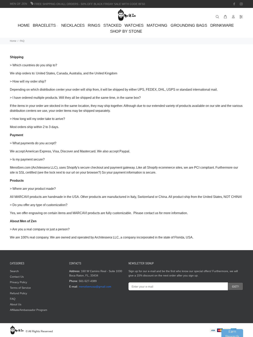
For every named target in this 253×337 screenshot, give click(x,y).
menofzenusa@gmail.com (95, 286)
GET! (235, 286)
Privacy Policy (18, 282)
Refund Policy (18, 293)
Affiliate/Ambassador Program (28, 309)
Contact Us (17, 276)
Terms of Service (20, 287)
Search (14, 271)
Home (13, 41)
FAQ (12, 298)
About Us (15, 304)
